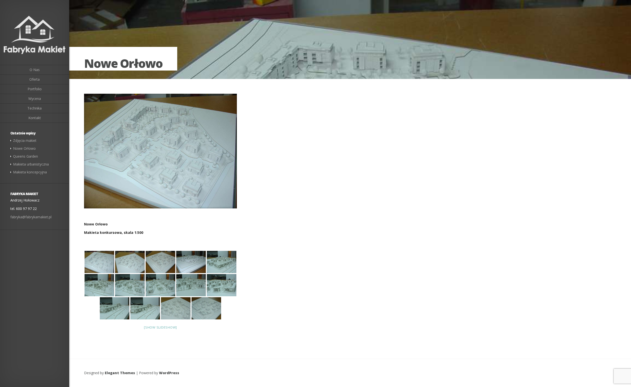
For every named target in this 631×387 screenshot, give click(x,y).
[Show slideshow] (160, 327)
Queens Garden (25, 156)
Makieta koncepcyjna (30, 172)
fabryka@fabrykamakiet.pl (31, 217)
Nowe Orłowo (24, 148)
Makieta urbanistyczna (31, 164)
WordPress (169, 372)
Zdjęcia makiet (24, 140)
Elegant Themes (120, 372)
